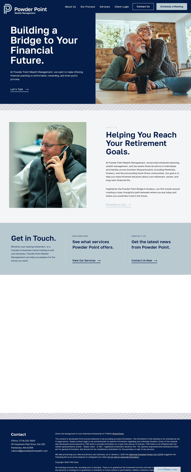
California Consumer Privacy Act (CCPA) (146, 454)
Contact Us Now (141, 260)
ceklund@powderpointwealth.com (29, 450)
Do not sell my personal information (123, 457)
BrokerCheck (118, 434)
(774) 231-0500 (27, 440)
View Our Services (84, 260)
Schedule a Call (116, 204)
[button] (70, 6)
